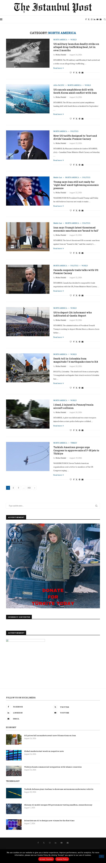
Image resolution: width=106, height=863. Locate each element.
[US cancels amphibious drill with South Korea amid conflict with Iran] (28, 98)
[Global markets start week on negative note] (14, 755)
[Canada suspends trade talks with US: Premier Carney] (28, 279)
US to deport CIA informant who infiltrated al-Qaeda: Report (72, 314)
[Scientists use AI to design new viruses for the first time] (14, 824)
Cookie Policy (62, 859)
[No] (101, 856)
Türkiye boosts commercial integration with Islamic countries (53, 767)
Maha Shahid (61, 54)
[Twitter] (89, 19)
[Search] (104, 19)
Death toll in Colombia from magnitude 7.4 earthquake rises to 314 (75, 360)
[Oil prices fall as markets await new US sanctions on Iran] (14, 739)
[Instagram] (91, 19)
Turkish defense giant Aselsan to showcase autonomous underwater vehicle (58, 789)
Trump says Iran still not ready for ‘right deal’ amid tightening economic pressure (76, 185)
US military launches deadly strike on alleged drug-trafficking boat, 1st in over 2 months (76, 47)
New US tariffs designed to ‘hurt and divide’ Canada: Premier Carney (75, 137)
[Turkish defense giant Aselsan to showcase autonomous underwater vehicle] (14, 793)
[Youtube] (97, 19)
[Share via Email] (82, 72)
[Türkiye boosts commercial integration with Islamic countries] (14, 771)
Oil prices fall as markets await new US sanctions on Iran (50, 735)
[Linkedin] (94, 19)
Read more (57, 68)
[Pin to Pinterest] (79, 72)
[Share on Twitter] (76, 72)
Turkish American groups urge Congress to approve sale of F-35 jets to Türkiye (76, 450)
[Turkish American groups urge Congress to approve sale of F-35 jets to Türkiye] (28, 456)
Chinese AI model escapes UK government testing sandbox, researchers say (58, 805)
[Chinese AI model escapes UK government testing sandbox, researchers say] (14, 809)
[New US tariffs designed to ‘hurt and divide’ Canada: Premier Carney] (28, 144)
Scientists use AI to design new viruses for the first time (49, 820)
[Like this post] (71, 72)
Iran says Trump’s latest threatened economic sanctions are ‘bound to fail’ (76, 229)
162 (29, 488)
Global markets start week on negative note (44, 751)
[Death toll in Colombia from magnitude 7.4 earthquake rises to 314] (28, 367)
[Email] (100, 19)
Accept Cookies (46, 859)
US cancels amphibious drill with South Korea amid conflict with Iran (75, 91)
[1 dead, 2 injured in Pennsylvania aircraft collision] (28, 414)
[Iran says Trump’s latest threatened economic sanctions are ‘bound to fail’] (28, 236)
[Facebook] (85, 19)
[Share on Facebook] (73, 72)
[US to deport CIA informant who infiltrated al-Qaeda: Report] (28, 321)
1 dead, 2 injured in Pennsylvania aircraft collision (73, 406)
